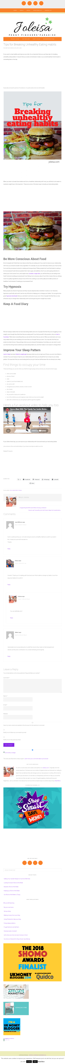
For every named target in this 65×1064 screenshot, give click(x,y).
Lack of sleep (6, 354)
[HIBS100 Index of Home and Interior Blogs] (10, 1038)
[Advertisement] (32, 75)
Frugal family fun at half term (11, 927)
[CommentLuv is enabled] (9, 752)
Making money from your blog (12, 915)
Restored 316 (42, 1055)
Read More (41, 1061)
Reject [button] (35, 1061)
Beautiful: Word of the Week (11, 886)
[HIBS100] (6, 1039)
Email (5, 705)
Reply (9, 548)
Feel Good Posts (14, 490)
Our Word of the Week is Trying (12, 894)
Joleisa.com (45, 767)
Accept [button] (29, 1061)
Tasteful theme (33, 1055)
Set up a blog (7, 911)
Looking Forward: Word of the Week (13, 882)
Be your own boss (9, 907)
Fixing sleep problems (9, 923)
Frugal (20, 490)
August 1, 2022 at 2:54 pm (24, 599)
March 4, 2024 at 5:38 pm (21, 635)
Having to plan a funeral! (10, 931)
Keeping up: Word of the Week (12, 890)
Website (5, 713)
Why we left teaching (8, 903)
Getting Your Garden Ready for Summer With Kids (17, 878)
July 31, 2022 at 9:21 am (20, 563)
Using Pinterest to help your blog (12, 919)
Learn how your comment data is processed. (36, 758)
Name (5, 696)
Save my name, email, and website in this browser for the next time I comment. (24, 725)
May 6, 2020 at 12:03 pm (20, 524)
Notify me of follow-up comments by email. (14, 732)
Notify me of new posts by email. (12, 739)
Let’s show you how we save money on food (16, 935)
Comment (6, 677)
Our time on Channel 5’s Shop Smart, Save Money (17, 939)
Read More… (58, 780)
